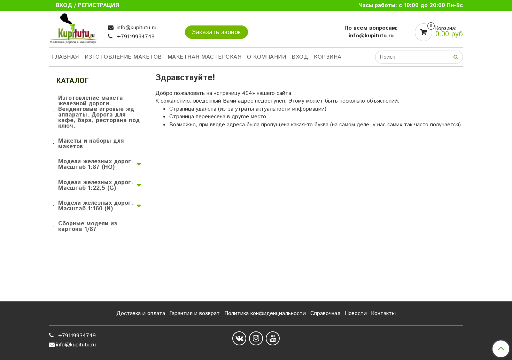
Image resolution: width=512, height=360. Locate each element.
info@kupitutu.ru (135, 28)
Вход (300, 57)
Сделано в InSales (440, 340)
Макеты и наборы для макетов (91, 144)
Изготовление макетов (123, 57)
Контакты (383, 313)
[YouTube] (273, 338)
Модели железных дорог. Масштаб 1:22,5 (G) (95, 185)
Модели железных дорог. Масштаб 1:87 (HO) (95, 164)
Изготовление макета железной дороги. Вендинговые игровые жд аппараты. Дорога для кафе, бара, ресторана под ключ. (99, 112)
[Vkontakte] (239, 338)
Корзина (328, 57)
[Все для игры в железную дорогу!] (73, 30)
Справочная (325, 313)
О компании (266, 57)
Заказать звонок (216, 32)
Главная (65, 57)
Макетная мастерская (205, 57)
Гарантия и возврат (194, 313)
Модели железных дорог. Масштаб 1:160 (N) (95, 206)
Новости (356, 313)
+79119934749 (135, 37)
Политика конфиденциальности (265, 313)
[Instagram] (256, 338)
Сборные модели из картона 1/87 (87, 226)
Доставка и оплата (140, 313)
